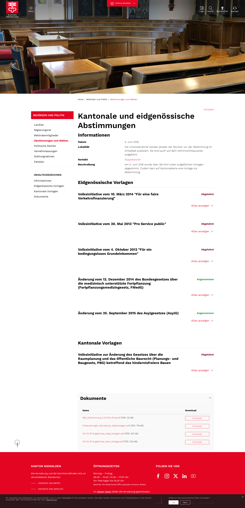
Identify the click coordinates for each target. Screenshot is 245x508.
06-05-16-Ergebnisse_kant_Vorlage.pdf (103, 441)
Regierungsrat (42, 129)
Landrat (39, 124)
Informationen (42, 180)
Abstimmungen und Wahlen (51, 141)
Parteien (39, 161)
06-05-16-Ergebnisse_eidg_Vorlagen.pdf (103, 433)
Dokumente (41, 196)
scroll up (18, 443)
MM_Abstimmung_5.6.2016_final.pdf (101, 417)
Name (86, 410)
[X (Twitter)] (175, 475)
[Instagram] (167, 475)
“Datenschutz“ (51, 500)
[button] (31, 9)
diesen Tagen (104, 491)
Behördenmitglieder (46, 135)
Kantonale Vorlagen (46, 191)
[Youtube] (193, 475)
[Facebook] (158, 475)
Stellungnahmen (44, 156)
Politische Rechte (45, 145)
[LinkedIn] (184, 475)
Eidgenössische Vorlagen (49, 185)
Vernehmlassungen (45, 151)
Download (190, 410)
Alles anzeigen (200, 205)
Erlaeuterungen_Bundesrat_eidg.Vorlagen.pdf (106, 425)
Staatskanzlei (133, 159)
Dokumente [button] (93, 398)
